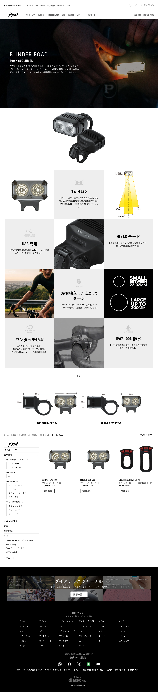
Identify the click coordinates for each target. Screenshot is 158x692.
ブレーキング (104, 636)
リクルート (91, 15)
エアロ (101, 621)
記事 (63, 15)
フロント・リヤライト (18, 493)
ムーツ (81, 641)
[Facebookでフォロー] (142, 5)
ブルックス (63, 636)
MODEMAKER (53, 15)
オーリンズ (24, 626)
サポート (80, 15)
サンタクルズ (124, 626)
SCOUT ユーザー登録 (15, 548)
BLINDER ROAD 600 (87, 480)
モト (100, 641)
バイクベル (11, 472)
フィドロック (44, 636)
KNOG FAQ (11, 544)
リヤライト (13, 489)
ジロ (21, 631)
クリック (42, 626)
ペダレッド (24, 641)
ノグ (100, 631)
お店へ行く (51, 5)
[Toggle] (37, 455)
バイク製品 (32, 435)
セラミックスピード (67, 631)
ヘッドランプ (14, 509)
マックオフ (63, 641)
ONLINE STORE (63, 5)
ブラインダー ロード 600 (89, 483)
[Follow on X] (149, 5)
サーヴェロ (103, 626)
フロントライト (15, 485)
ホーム (6, 435)
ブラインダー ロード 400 (51, 483)
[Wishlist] (130, 5)
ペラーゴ (122, 636)
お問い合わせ (12, 552)
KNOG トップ (30, 15)
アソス (22, 621)
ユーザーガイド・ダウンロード (20, 540)
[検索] (136, 5)
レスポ (61, 646)
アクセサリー (14, 496)
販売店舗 (71, 15)
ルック (22, 646)
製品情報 (41, 15)
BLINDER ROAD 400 (49, 480)
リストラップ (124, 641)
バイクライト (12, 481)
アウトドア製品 (13, 502)
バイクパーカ (25, 636)
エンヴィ (122, 621)
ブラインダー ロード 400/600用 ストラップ (135, 483)
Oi (9, 476)
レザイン (42, 646)
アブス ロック (44, 621)
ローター (82, 646)
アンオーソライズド (87, 621)
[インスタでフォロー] (145, 5)
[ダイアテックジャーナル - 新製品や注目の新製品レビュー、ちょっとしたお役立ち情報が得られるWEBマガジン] (12, 5)
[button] (137, 15)
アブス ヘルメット (66, 621)
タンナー (82, 631)
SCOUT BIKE (13, 463)
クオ (61, 626)
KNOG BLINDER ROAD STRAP (129, 480)
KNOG (13, 435)
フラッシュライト (16, 506)
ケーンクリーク (85, 626)
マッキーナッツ (45, 641)
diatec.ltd (81, 685)
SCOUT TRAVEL (15, 467)
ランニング (13, 513)
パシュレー (123, 631)
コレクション (44, 435)
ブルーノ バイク (85, 636)
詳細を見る (48, 491)
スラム (42, 631)
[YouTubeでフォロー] (152, 5)
